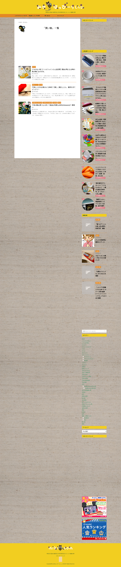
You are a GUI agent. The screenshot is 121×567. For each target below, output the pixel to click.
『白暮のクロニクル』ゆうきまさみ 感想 (101, 274)
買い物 (83, 421)
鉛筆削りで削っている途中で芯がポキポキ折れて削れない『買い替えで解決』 (100, 108)
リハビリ (84, 364)
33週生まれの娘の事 (90, 388)
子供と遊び (85, 374)
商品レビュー (85, 368)
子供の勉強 (85, 378)
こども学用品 (85, 342)
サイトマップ (60, 15)
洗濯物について (86, 406)
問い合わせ (47, 15)
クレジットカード (86, 346)
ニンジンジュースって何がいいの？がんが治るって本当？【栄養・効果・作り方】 (100, 171)
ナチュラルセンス (88, 358)
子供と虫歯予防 (86, 372)
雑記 (83, 423)
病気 (83, 410)
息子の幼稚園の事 (86, 390)
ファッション (85, 354)
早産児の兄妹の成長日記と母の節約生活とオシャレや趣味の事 (60, 553)
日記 (83, 394)
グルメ (83, 348)
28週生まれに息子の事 (90, 386)
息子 (83, 384)
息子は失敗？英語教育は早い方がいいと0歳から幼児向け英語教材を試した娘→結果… (100, 124)
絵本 (83, 414)
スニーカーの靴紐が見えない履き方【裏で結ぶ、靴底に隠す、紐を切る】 (100, 60)
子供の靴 (84, 382)
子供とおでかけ (86, 370)
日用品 (83, 392)
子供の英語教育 (86, 380)
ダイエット (85, 352)
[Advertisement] (47, 49)
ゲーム (83, 350)
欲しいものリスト (86, 402)
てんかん (84, 344)
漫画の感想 (85, 408)
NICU (83, 338)
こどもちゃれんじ (86, 340)
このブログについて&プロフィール (21, 16)
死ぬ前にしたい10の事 (34, 15)
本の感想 (84, 400)
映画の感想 (85, 396)
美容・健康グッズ (86, 416)
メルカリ (84, 362)
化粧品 (83, 366)
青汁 (85, 419)
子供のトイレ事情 (86, 376)
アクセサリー (87, 356)
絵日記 (83, 412)
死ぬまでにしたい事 (87, 404)
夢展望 (86, 360)
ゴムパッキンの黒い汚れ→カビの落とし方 (100, 258)
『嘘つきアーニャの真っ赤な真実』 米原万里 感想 (101, 226)
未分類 (83, 398)
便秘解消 (86, 417)
